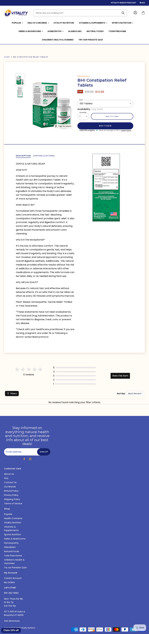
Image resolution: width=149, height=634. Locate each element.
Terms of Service (13, 503)
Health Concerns (37, 23)
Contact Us (10, 482)
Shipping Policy (12, 499)
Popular (16, 23)
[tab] (23, 156)
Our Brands (10, 486)
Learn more (126, 130)
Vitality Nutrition (64, 23)
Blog (142, 3)
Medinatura (83, 76)
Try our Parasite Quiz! (91, 39)
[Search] (123, 13)
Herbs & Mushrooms (30, 31)
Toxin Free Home (117, 31)
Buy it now (105, 126)
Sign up (44, 452)
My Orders (9, 582)
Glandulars (75, 31)
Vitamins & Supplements (92, 23)
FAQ (6, 478)
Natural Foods (95, 31)
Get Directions (12, 620)
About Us (9, 473)
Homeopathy (55, 31)
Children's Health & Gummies (58, 39)
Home (7, 57)
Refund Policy (11, 490)
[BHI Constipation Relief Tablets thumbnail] (20, 79)
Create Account (13, 578)
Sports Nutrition (122, 23)
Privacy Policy (11, 495)
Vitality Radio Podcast (123, 3)
